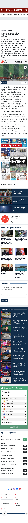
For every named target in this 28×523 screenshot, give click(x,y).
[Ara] (26, 10)
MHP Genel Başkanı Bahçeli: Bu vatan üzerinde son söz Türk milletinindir (20, 257)
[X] (11, 488)
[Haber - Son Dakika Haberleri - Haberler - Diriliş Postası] (14, 10)
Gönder (4, 300)
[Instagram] (14, 488)
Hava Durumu (20, 494)
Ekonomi (16, 14)
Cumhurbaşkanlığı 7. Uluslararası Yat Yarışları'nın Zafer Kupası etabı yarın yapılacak (20, 274)
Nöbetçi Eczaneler (7, 494)
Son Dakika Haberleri (18, 504)
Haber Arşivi (6, 509)
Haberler (3, 30)
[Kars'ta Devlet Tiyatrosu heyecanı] (7, 267)
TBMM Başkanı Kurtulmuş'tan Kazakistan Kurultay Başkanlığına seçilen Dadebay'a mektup (6, 258)
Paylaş (4, 82)
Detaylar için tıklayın (14, 427)
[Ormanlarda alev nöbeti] (14, 72)
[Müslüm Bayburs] (5, 219)
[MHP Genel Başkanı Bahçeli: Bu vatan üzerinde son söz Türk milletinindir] (21, 251)
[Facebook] (8, 488)
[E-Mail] (11, 221)
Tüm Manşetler (7, 503)
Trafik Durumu (6, 498)
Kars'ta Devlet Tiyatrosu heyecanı (7, 272)
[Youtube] (20, 488)
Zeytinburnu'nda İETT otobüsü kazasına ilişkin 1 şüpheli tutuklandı (21, 240)
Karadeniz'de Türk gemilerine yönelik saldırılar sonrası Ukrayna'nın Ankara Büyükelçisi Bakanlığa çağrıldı (6, 242)
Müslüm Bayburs (15, 218)
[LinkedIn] (17, 488)
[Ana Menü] (1, 10)
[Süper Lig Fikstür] (26, 433)
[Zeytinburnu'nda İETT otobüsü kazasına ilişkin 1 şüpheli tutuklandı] (21, 234)
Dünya (3, 14)
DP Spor (22, 14)
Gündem (9, 14)
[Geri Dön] (4, 513)
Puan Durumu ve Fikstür (20, 498)
